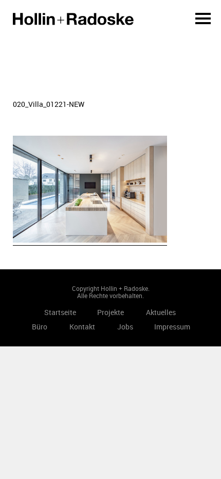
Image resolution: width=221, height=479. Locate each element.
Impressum (172, 326)
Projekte (110, 312)
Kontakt (82, 326)
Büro (39, 326)
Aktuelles (161, 312)
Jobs (125, 326)
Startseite (73, 19)
